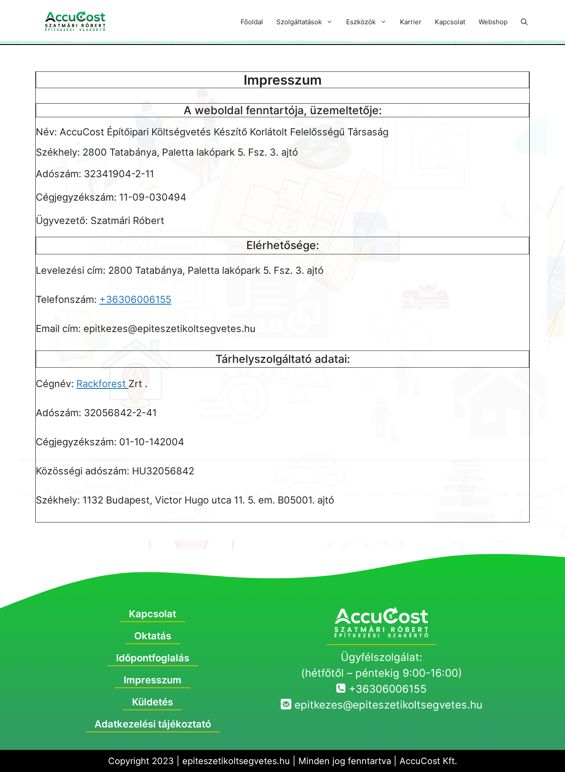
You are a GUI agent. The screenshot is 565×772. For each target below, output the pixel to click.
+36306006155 (135, 299)
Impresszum (152, 680)
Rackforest (102, 383)
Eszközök (361, 22)
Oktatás (152, 635)
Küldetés (152, 702)
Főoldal (252, 22)
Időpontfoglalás (152, 658)
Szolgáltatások (299, 22)
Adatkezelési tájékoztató (152, 724)
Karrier (411, 22)
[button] (524, 22)
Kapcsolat (450, 22)
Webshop (493, 22)
